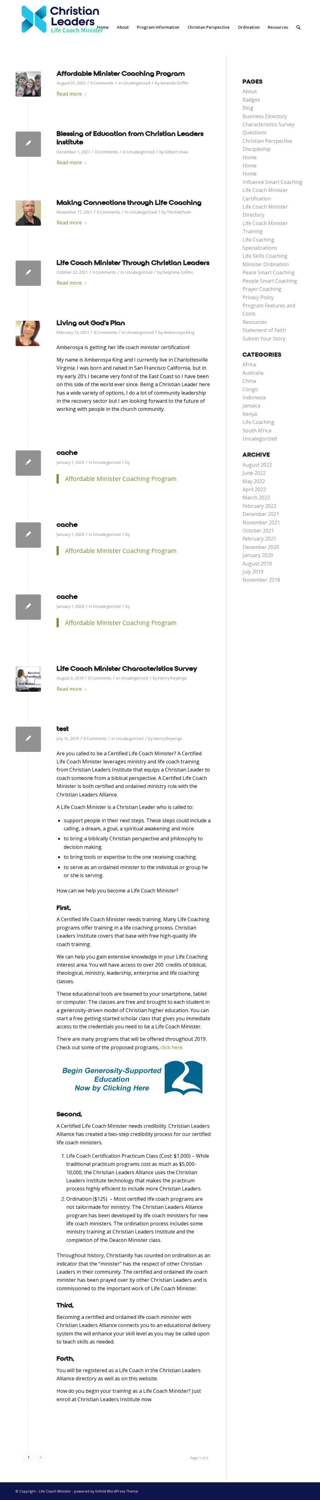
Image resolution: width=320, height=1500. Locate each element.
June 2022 (254, 472)
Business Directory (264, 116)
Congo (250, 389)
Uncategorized (136, 83)
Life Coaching (258, 422)
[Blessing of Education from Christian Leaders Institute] (28, 144)
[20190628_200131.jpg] (28, 84)
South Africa (256, 430)
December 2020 (260, 547)
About (249, 91)
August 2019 (257, 563)
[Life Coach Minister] (62, 27)
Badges (251, 99)
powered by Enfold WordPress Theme (106, 1491)
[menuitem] (103, 27)
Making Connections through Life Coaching (129, 203)
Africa (249, 364)
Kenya (249, 414)
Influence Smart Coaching (272, 182)
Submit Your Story (263, 338)
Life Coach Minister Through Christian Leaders (133, 263)
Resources (254, 322)
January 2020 (257, 555)
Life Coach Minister (55, 1491)
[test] (28, 739)
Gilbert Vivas (176, 152)
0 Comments (102, 83)
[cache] (28, 463)
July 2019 (252, 571)
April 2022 (254, 489)
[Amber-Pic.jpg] (28, 333)
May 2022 (253, 481)
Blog (247, 107)
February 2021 (259, 538)
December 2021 (260, 514)
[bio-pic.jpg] (28, 213)
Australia (252, 372)
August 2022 (257, 464)
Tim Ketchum (179, 212)
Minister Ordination (265, 264)
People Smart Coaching (269, 280)
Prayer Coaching (261, 289)
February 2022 (259, 505)
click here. (173, 1047)
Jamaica (251, 405)
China (249, 380)
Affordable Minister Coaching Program (121, 74)
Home (249, 157)
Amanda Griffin (174, 83)
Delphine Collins (177, 272)
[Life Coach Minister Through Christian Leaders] (28, 273)
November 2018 (261, 579)
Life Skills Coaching (265, 255)
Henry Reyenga (172, 678)
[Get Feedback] (28, 679)
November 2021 (261, 522)
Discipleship (256, 149)
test (63, 729)
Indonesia (254, 397)
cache (67, 453)
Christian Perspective (267, 140)
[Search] (298, 27)
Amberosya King (179, 332)
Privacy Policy (258, 297)
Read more (69, 93)
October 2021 (258, 530)
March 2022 (256, 497)
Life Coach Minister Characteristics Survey (127, 669)
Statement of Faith (264, 330)
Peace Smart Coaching (268, 272)
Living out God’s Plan (91, 323)
